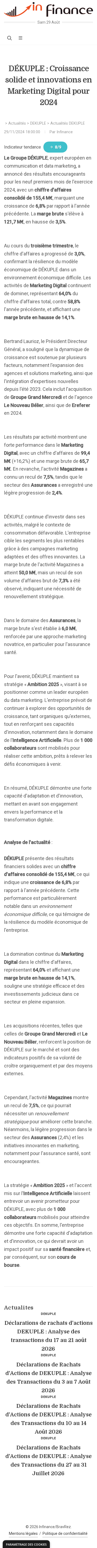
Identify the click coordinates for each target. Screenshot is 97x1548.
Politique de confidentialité (65, 1533)
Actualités (17, 123)
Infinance (65, 132)
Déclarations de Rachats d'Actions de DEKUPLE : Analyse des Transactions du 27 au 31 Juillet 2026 (48, 1461)
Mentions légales (23, 1533)
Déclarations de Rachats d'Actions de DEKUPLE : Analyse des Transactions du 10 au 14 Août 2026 (48, 1419)
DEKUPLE (38, 123)
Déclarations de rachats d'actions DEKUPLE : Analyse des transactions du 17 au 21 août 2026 (49, 1336)
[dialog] (26, 1544)
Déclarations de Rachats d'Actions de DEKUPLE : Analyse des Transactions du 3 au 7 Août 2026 (48, 1378)
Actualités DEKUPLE (67, 123)
